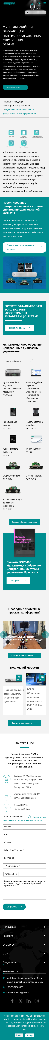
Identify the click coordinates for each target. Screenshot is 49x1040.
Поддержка (9, 962)
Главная (7, 102)
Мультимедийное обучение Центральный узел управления (12, 387)
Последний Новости (24, 667)
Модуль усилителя (11, 476)
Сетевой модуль (34, 476)
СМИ (5, 953)
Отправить (12, 907)
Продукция (18, 102)
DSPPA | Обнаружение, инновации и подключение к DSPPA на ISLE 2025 (34, 699)
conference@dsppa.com (18, 992)
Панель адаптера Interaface (34, 423)
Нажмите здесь (17, 328)
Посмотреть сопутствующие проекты (20, 247)
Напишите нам (39, 817)
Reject (19, 1035)
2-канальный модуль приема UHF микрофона (13, 503)
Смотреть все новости (22, 723)
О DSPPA (8, 944)
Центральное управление (17, 106)
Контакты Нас (11, 971)
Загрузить (15, 580)
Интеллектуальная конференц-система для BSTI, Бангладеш (21, 638)
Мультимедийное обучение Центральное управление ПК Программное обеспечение (34, 390)
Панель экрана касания (10, 423)
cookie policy (30, 1026)
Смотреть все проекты (22, 655)
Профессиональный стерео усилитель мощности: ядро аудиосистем (14, 696)
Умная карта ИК (33, 449)
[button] (3, 634)
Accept (30, 1035)
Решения (8, 935)
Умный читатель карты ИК (10, 450)
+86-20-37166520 (15, 987)
